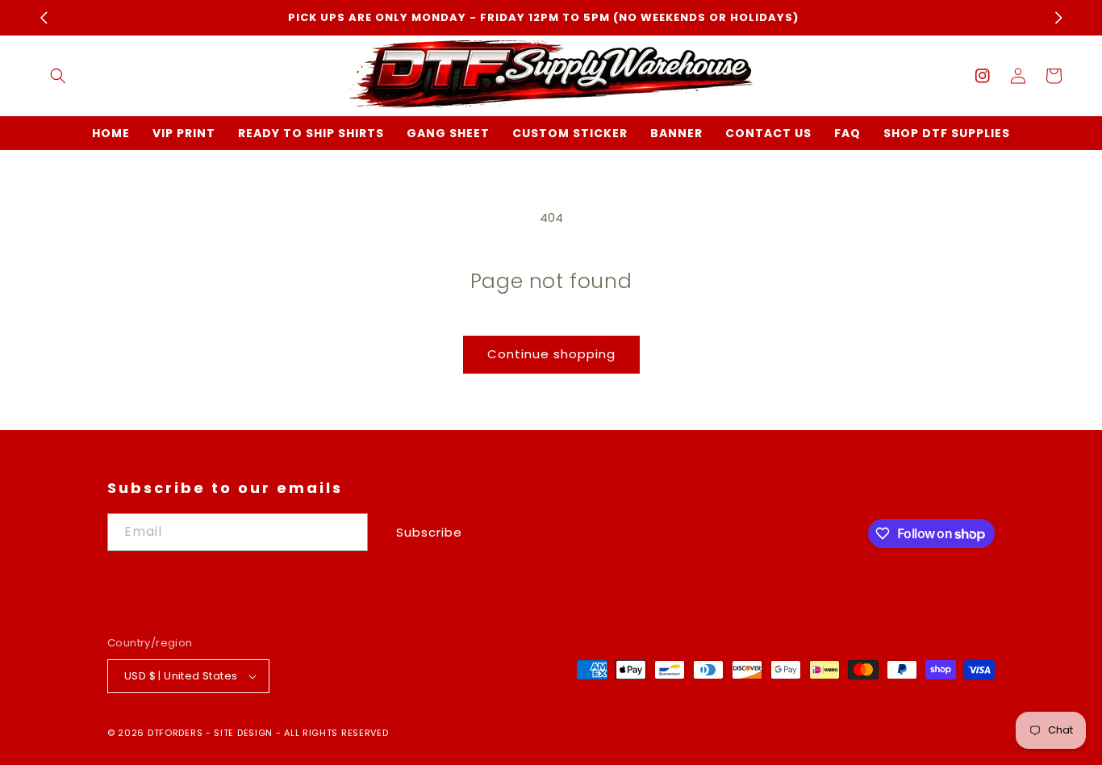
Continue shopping (551, 353)
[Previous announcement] (43, 18)
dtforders (175, 732)
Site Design (243, 732)
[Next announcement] (1058, 18)
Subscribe (429, 532)
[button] (58, 76)
